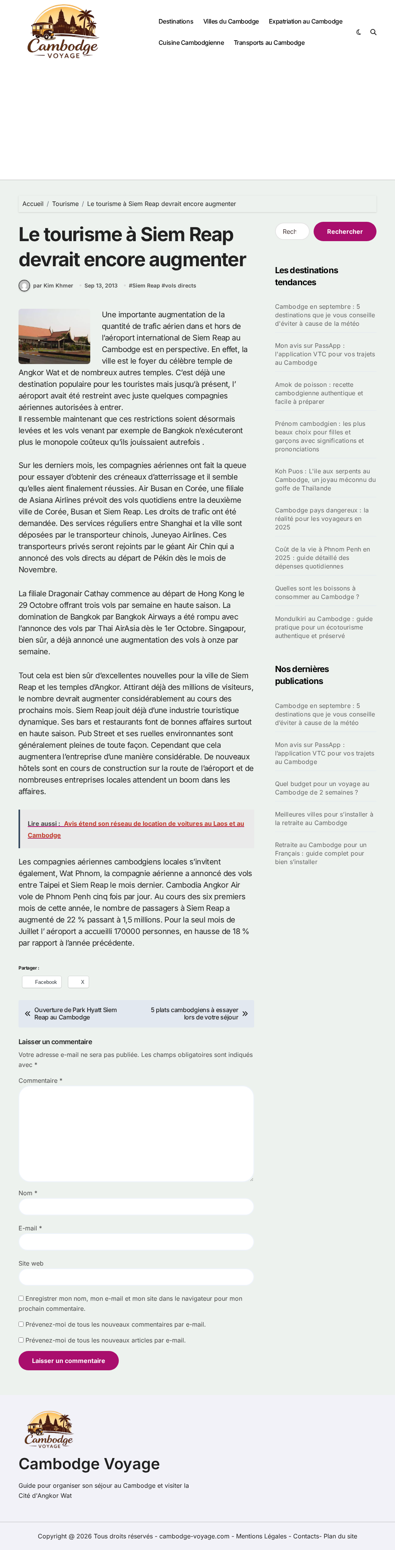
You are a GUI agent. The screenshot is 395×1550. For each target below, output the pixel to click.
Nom (28, 1193)
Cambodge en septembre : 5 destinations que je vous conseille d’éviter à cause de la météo (325, 714)
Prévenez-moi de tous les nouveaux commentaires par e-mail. (115, 1324)
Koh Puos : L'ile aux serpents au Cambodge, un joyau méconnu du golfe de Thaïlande (325, 479)
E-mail (30, 1228)
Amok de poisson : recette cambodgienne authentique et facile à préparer (319, 393)
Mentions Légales (262, 1536)
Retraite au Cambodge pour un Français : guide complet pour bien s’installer (321, 853)
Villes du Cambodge (231, 21)
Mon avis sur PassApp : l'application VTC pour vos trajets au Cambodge (325, 354)
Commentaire (40, 1080)
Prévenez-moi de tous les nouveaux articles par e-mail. (105, 1340)
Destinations (176, 21)
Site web (31, 1263)
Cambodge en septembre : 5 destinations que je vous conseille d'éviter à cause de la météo (325, 315)
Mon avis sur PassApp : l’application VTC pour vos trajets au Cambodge (325, 753)
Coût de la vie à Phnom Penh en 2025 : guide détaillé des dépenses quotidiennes (322, 557)
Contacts (306, 1536)
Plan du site (340, 1536)
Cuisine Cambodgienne (191, 42)
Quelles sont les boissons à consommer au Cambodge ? (317, 592)
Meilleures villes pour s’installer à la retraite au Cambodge (324, 818)
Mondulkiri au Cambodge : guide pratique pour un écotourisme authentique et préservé (324, 627)
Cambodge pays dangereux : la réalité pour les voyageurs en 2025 (322, 518)
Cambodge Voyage (89, 1463)
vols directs (180, 285)
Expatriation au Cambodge (305, 21)
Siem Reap (146, 285)
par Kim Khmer (53, 285)
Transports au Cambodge (269, 42)
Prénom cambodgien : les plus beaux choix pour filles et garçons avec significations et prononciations (320, 436)
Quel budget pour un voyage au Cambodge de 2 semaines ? (322, 788)
